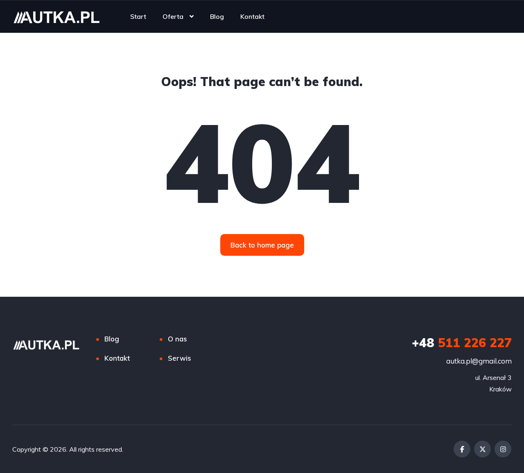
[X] (482, 449)
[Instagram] (503, 449)
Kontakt (252, 16)
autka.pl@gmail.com (479, 361)
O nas (177, 338)
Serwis (179, 358)
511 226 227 (462, 342)
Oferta (173, 16)
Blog (217, 16)
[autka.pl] (56, 16)
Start (138, 16)
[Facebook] (462, 449)
